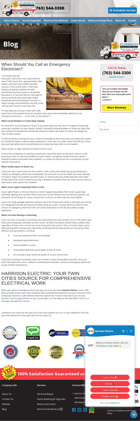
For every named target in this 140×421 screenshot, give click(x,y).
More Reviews (116, 107)
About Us (120, 20)
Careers (132, 20)
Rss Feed (104, 129)
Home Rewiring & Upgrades (51, 399)
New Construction (46, 404)
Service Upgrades (31, 20)
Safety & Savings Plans (100, 20)
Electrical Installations (56, 20)
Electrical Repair (45, 393)
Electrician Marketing (46, 409)
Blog (4, 409)
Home (103, 121)
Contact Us (7, 399)
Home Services (12, 20)
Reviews (6, 404)
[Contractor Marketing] (61, 409)
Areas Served (78, 20)
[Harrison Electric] (19, 2)
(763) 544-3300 (49, 8)
